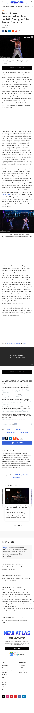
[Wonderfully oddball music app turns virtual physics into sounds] (17, 496)
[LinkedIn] (9, 31)
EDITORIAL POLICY (7, 670)
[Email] (19, 31)
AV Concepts (11, 343)
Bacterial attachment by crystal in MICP (11, 395)
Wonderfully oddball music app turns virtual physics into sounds (16, 507)
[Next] (30, 505)
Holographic (19, 429)
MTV (24, 343)
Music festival (11, 432)
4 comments (19, 443)
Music (3, 10)
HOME (3, 663)
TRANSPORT (26, 6)
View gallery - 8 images (17, 68)
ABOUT (4, 667)
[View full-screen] (32, 37)
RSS (3, 687)
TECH (3, 6)
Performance (24, 432)
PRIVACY (4, 682)
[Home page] (17, 2)
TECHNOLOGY (22, 667)
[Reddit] (13, 31)
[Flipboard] (16, 31)
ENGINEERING (10, 6)
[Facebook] (3, 31)
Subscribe (17, 648)
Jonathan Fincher (8, 450)
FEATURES (4, 672)
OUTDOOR (19, 6)
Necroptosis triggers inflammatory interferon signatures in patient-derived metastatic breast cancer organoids (15, 388)
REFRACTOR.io (23, 672)
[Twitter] (6, 31)
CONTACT (4, 684)
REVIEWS (4, 675)
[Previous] (4, 505)
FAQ (3, 689)
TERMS (4, 679)
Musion (17, 343)
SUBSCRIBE (5, 665)
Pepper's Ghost (6, 194)
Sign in (6, 548)
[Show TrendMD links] (31, 424)
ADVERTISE (5, 677)
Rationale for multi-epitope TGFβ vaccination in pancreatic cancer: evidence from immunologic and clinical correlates (16, 400)
